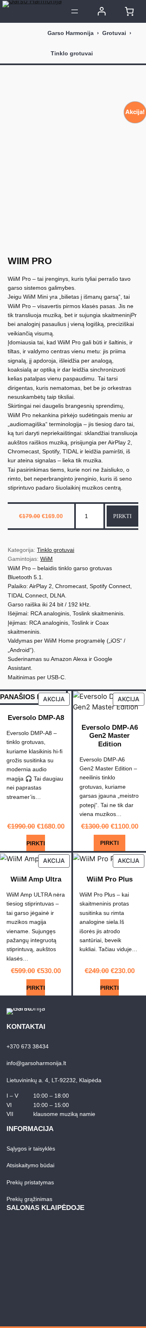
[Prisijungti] (102, 11)
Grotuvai (114, 33)
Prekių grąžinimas (29, 1199)
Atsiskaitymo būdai (30, 1165)
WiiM (46, 559)
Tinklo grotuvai (72, 53)
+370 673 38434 (27, 1046)
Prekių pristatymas (30, 1182)
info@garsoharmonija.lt (36, 1063)
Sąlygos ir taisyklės (30, 1148)
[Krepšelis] (129, 11)
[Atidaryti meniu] (74, 11)
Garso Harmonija (70, 33)
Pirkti (122, 516)
